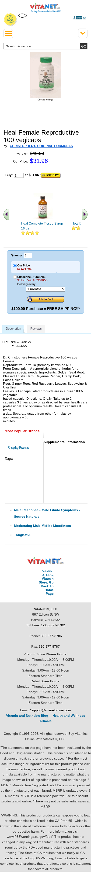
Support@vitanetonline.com (50, 710)
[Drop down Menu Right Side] (83, 33)
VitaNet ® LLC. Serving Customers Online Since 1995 (45, 8)
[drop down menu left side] (8, 33)
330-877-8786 (51, 636)
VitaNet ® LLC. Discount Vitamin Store (46, 561)
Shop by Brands (19, 448)
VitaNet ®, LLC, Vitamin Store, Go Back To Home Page (46, 582)
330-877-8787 (49, 646)
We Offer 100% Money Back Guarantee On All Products (11, 20)
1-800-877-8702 (53, 625)
